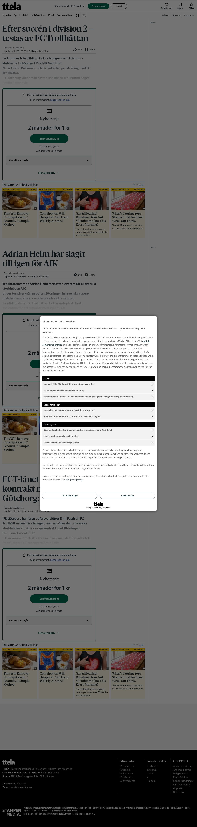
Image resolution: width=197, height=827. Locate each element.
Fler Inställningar (69, 495)
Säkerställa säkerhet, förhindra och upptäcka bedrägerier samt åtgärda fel (78, 430)
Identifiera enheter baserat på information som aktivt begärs (72, 416)
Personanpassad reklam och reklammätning (64, 390)
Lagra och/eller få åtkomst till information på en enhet (69, 384)
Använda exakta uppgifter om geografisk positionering (69, 410)
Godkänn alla (127, 495)
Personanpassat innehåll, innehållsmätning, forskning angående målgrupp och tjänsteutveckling (88, 396)
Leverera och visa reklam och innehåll (61, 436)
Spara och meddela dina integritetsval (61, 442)
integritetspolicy (74, 479)
